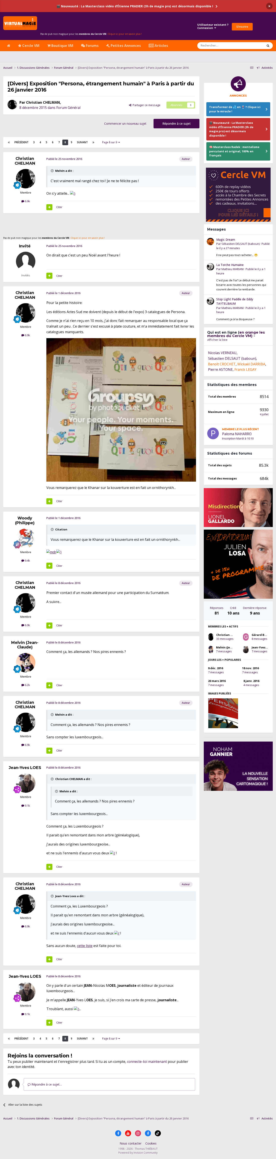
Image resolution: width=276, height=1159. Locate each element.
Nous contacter (130, 1143)
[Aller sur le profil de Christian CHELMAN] (12, 104)
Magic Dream (225, 239)
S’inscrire (242, 27)
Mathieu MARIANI (232, 269)
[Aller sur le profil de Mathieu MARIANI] (210, 267)
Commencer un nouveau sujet (125, 123)
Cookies (151, 1143)
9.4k (27, 560)
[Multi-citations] (49, 207)
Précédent (21, 142)
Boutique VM (61, 45)
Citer (59, 207)
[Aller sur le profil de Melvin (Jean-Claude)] (25, 662)
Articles (161, 45)
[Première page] (9, 142)
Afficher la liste (217, 339)
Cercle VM (30, 45)
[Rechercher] (268, 45)
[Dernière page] (93, 142)
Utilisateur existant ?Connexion (213, 26)
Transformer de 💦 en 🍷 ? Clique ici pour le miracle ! (234, 109)
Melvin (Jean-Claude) (24, 645)
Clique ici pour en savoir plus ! (125, 33)
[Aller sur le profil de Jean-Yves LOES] (25, 783)
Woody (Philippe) (24, 520)
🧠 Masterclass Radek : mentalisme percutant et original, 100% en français (234, 151)
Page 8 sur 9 (110, 142)
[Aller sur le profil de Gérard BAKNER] (246, 637)
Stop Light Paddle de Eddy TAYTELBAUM (234, 301)
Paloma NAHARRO (237, 433)
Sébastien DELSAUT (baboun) (240, 244)
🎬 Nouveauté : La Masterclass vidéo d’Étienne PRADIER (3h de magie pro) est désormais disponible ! (134, 6)
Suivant (82, 142)
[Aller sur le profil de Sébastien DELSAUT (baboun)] (210, 241)
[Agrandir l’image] (72, 193)
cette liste (85, 945)
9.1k (27, 805)
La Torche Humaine (230, 265)
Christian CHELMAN (43, 102)
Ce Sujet (252, 45)
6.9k (27, 201)
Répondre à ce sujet (176, 123)
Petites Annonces (125, 45)
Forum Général (68, 107)
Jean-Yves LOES (25, 767)
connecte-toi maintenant (147, 1061)
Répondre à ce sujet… (46, 1084)
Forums (92, 45)
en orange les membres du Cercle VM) (236, 334)
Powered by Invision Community (138, 1152)
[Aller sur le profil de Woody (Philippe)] (25, 538)
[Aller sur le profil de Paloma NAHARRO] (213, 433)
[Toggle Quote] (53, 170)
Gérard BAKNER (262, 635)
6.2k (27, 685)
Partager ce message (145, 105)
